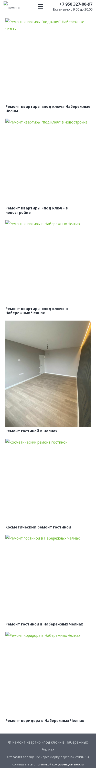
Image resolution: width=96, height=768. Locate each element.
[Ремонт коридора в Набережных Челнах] (48, 674)
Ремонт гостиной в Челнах (31, 430)
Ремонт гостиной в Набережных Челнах (44, 624)
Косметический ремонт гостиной (38, 527)
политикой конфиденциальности (60, 764)
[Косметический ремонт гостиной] (48, 481)
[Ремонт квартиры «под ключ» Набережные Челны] (48, 60)
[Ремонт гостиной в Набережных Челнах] (48, 577)
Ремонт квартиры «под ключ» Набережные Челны (47, 108)
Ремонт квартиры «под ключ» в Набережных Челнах (36, 310)
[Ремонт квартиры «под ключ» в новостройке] (48, 161)
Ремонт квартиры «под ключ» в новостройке (36, 210)
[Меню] (40, 6)
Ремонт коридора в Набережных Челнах (44, 720)
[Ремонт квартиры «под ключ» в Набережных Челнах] (48, 262)
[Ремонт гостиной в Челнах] (48, 374)
